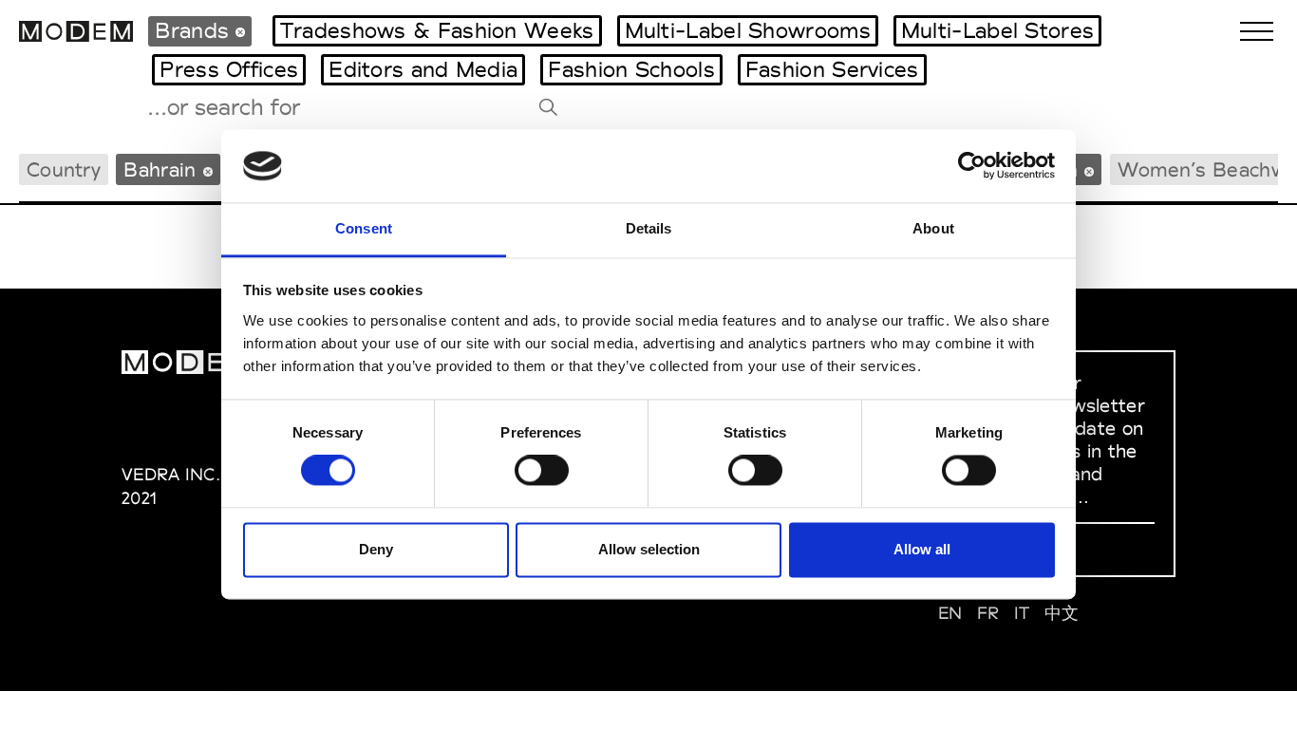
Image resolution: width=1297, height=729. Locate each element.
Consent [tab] (363, 228)
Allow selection (649, 549)
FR (988, 613)
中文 (1062, 613)
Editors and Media (423, 69)
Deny (376, 549)
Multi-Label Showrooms (748, 30)
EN (950, 613)
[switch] (542, 471)
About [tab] (933, 228)
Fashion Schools (631, 69)
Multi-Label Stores (997, 30)
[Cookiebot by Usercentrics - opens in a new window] (972, 166)
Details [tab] (649, 228)
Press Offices (229, 69)
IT (1022, 613)
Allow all (921, 549)
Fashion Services (832, 69)
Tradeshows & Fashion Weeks (437, 30)
